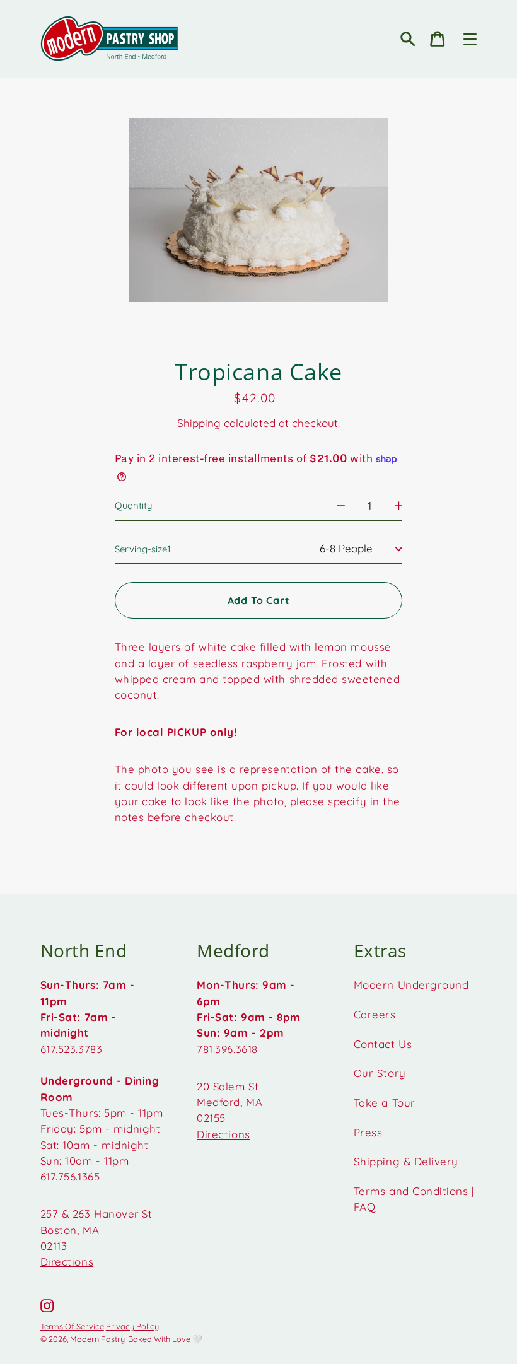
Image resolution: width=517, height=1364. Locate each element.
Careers (375, 1014)
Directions (66, 1261)
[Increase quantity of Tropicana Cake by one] (399, 505)
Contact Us (383, 1044)
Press (368, 1132)
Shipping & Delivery (406, 1161)
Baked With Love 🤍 (165, 1339)
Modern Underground (411, 984)
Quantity (133, 505)
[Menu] (470, 39)
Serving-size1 (143, 549)
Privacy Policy (132, 1326)
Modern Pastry (97, 1339)
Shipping (199, 422)
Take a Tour (384, 1102)
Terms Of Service (72, 1326)
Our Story (380, 1073)
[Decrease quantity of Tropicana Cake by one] (341, 505)
